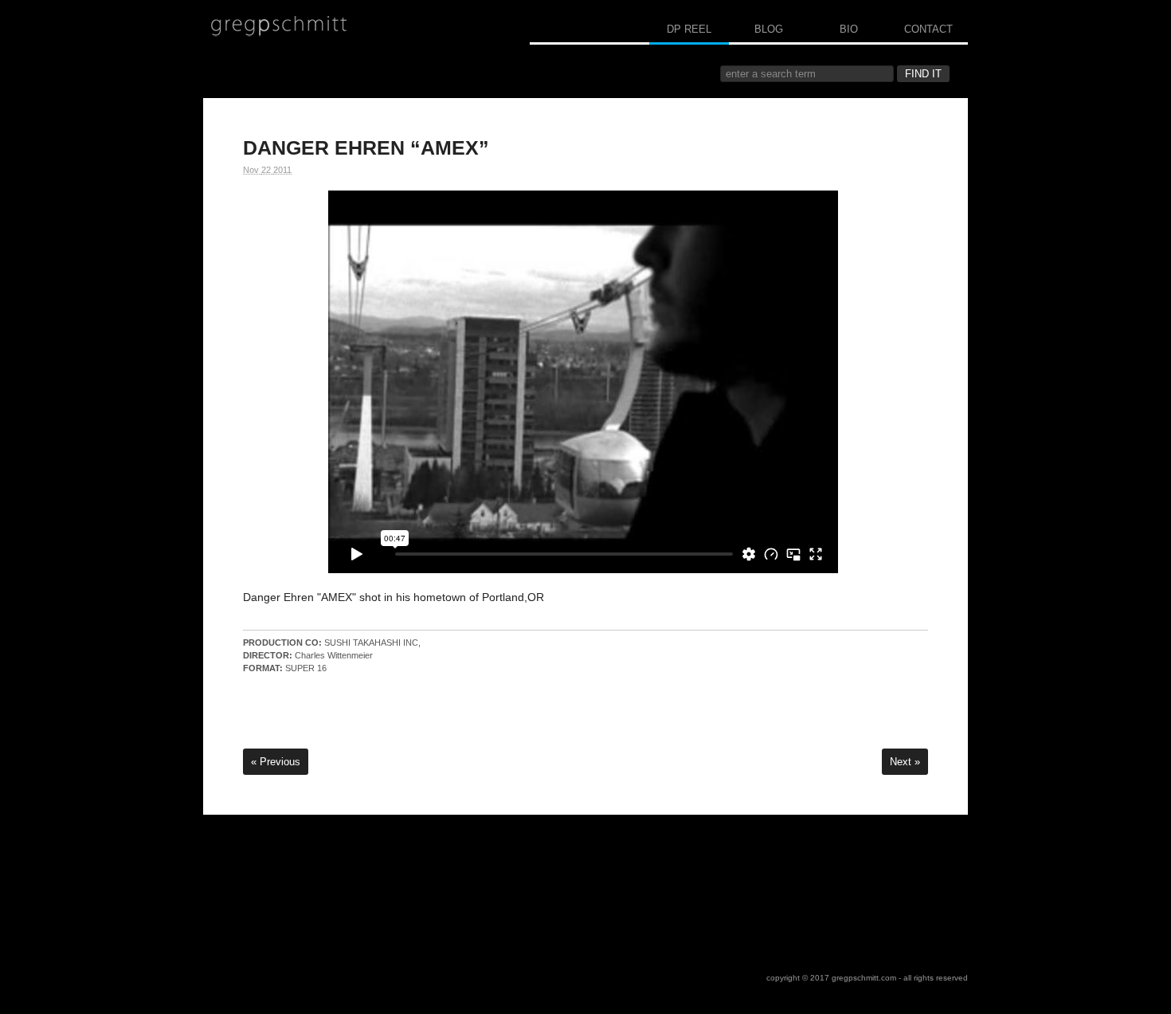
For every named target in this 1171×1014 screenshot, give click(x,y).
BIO (849, 29)
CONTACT (928, 29)
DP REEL (689, 29)
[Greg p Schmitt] (279, 26)
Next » (905, 762)
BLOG (768, 29)
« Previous (275, 762)
